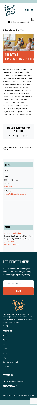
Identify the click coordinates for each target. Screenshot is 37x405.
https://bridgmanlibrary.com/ (15, 194)
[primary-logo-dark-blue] (10, 6)
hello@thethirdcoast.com (16, 381)
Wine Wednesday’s (26, 147)
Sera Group (30, 395)
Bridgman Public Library (13, 233)
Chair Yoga (8, 186)
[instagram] (7, 326)
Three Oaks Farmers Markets (10, 148)
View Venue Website (11, 245)
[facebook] (4, 326)
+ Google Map (10, 242)
